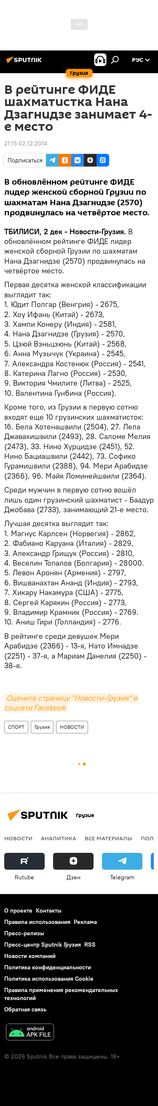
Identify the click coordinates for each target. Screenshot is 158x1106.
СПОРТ (16, 727)
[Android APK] (30, 1033)
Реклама (85, 922)
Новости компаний (30, 956)
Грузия (42, 727)
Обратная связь (25, 1009)
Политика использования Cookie (49, 978)
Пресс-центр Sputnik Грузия (42, 944)
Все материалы (108, 838)
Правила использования (37, 922)
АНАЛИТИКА (58, 838)
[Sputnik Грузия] (25, 63)
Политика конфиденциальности (47, 967)
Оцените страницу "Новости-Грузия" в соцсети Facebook (71, 702)
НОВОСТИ (72, 727)
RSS (90, 944)
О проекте (18, 910)
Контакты (49, 910)
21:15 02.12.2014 (25, 143)
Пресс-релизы (24, 933)
